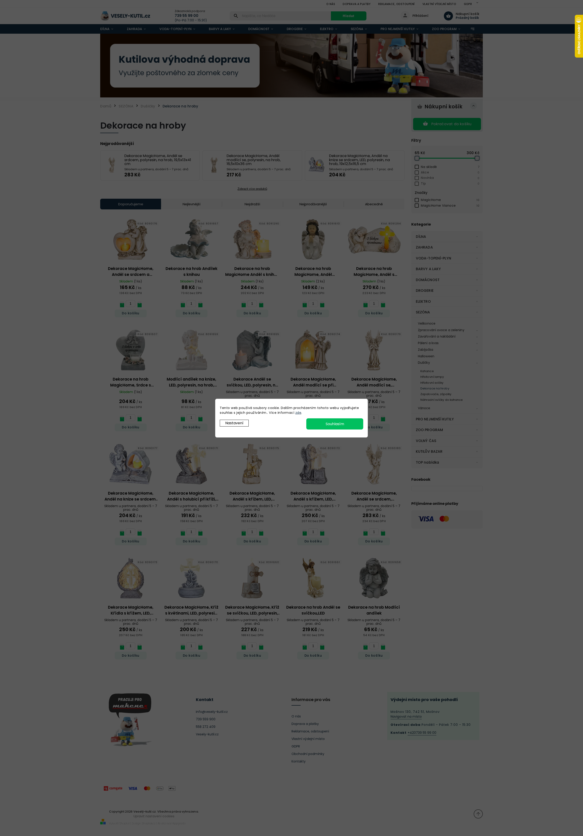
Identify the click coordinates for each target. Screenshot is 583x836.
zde (298, 412)
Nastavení (234, 423)
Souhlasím (335, 424)
